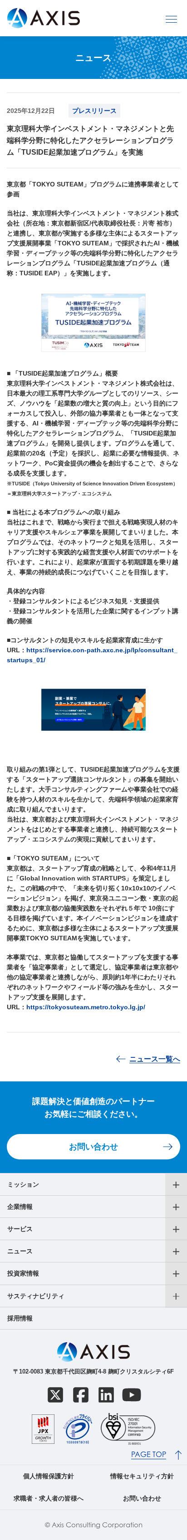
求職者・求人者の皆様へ (49, 1498)
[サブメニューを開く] (176, 1184)
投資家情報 (23, 1273)
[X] (55, 1395)
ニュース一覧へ (154, 1059)
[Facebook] (81, 1395)
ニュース (20, 1251)
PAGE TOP (148, 1454)
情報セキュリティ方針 (142, 1476)
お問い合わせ (93, 1146)
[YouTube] (132, 1395)
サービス (20, 1228)
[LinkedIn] (106, 1395)
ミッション (23, 1184)
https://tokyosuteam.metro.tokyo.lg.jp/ (85, 1007)
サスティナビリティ (35, 1296)
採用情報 (20, 1318)
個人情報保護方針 (48, 1476)
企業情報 (20, 1206)
